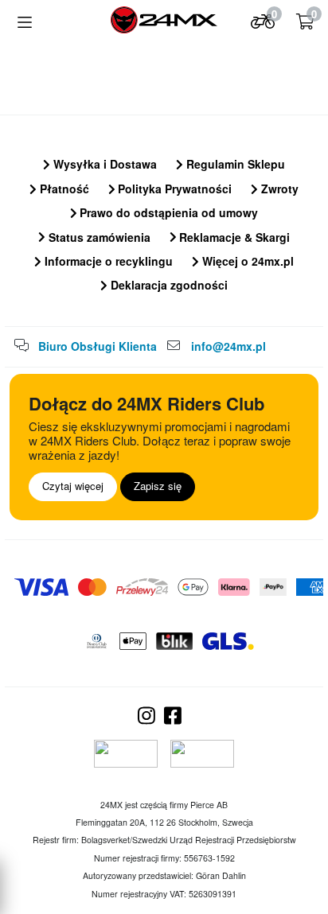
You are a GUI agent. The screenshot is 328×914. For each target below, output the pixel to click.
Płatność (63, 188)
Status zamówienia (97, 237)
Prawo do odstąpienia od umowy (167, 212)
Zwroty (278, 188)
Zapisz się (158, 485)
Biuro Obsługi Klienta (97, 346)
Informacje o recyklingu (107, 261)
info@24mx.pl (228, 346)
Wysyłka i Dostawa (103, 164)
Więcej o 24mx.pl (246, 261)
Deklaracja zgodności (167, 285)
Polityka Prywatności (173, 188)
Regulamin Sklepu (234, 164)
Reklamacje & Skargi (233, 237)
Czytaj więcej (72, 485)
